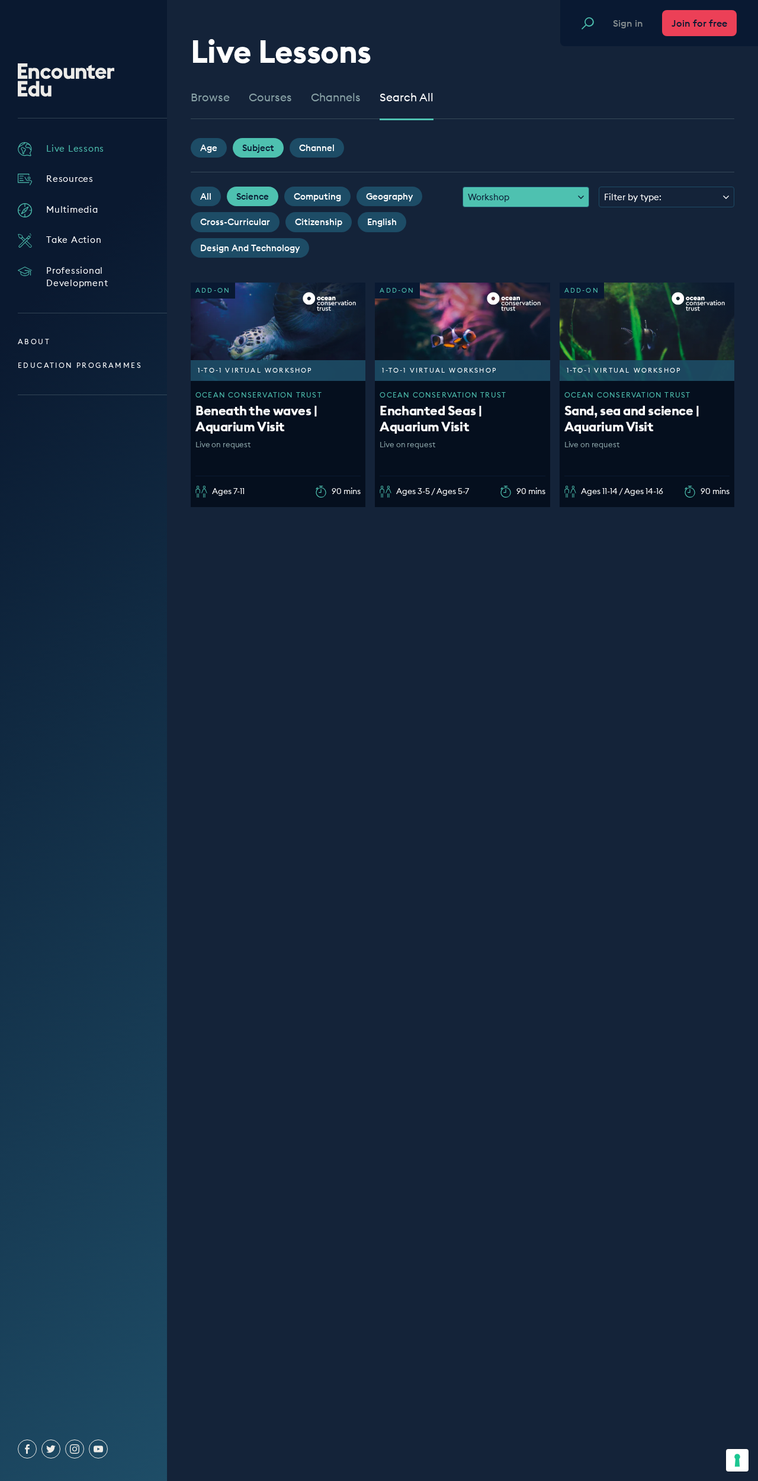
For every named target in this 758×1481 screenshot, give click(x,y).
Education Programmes (80, 365)
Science (252, 196)
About (34, 341)
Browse (210, 97)
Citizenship (318, 221)
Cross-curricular (235, 221)
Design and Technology (250, 248)
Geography (389, 196)
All (205, 196)
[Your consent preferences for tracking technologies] (737, 1460)
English (382, 221)
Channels (336, 97)
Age (208, 147)
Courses (270, 97)
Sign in (628, 23)
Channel (317, 147)
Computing (317, 196)
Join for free (699, 23)
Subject (258, 147)
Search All (406, 97)
